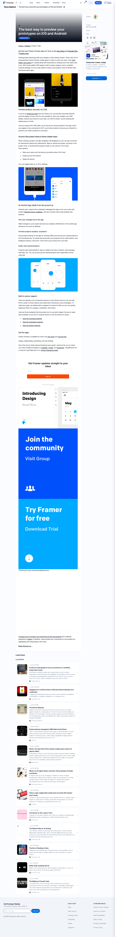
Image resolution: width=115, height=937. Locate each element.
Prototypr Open (73, 915)
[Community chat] (81, 2)
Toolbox (46, 2)
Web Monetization (99, 915)
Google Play (73, 51)
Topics (38, 2)
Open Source (72, 911)
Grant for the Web (99, 911)
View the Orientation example (33, 322)
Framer (29, 639)
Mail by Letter (97, 919)
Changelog (71, 919)
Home (31, 2)
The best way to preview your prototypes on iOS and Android (39, 637)
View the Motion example (31, 325)
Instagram (71, 927)
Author (88, 16)
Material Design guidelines (33, 212)
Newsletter (56, 2)
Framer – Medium (24, 46)
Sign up (98, 2)
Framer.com (24, 53)
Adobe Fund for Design (100, 907)
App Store (61, 51)
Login (91, 2)
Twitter (70, 923)
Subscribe (95, 78)
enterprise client (32, 114)
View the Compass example (32, 318)
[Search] (16, 2)
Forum (63, 2)
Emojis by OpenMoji (99, 923)
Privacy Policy (98, 927)
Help (69, 907)
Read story (24, 38)
